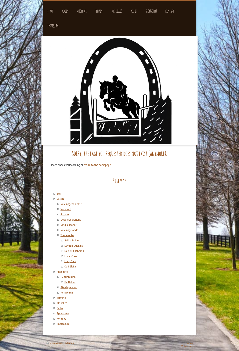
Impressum (63, 323)
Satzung (65, 214)
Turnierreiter (67, 235)
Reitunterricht (68, 277)
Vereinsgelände (69, 230)
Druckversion (56, 343)
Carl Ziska (70, 266)
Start (59, 193)
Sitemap (69, 343)
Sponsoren (63, 313)
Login (190, 343)
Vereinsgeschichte (71, 204)
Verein (60, 198)
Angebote (62, 271)
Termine (61, 297)
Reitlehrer (69, 282)
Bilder (60, 308)
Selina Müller (71, 240)
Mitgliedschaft (69, 224)
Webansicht (187, 346)
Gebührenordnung (70, 219)
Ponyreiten (66, 292)
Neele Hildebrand (74, 251)
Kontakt (61, 318)
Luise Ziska (71, 256)
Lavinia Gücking (73, 245)
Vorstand (65, 209)
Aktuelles (62, 303)
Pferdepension (68, 287)
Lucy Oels (70, 261)
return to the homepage (97, 165)
